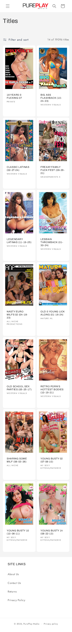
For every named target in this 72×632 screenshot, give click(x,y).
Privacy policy (51, 623)
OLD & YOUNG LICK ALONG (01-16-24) (53, 313)
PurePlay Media (31, 623)
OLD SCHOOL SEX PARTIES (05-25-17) (19, 388)
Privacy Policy (16, 600)
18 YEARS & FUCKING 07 (14, 96)
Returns (12, 591)
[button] (7, 6)
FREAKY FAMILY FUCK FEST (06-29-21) (53, 170)
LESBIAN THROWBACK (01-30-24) (52, 242)
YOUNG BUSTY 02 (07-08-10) (52, 460)
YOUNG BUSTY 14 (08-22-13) (52, 532)
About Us (13, 574)
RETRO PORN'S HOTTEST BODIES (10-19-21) (52, 389)
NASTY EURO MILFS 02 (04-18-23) (17, 314)
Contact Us (14, 583)
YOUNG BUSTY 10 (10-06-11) (18, 532)
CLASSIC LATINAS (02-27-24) (18, 168)
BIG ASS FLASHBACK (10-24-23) (51, 98)
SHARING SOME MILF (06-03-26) (17, 460)
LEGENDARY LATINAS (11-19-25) (19, 241)
